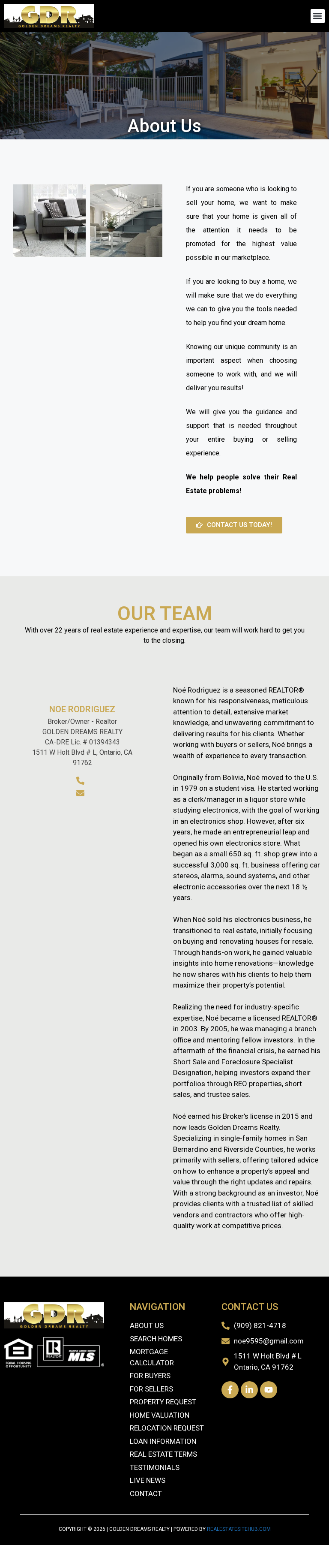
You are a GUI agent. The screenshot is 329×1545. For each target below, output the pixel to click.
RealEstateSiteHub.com (239, 1529)
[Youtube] (268, 1389)
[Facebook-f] (230, 1389)
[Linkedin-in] (249, 1389)
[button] (318, 16)
